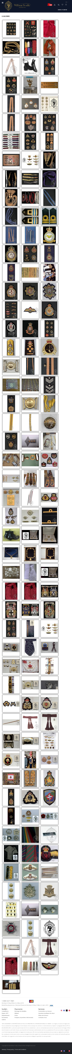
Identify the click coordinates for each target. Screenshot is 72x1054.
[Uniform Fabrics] (30, 835)
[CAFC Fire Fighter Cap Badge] (11, 928)
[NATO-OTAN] (49, 797)
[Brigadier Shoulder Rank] (30, 778)
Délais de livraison (43, 1015)
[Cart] (66, 5)
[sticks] (49, 872)
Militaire (17, 1013)
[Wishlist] (62, 5)
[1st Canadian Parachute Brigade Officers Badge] (49, 891)
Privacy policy (10, 1049)
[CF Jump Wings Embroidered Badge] (49, 966)
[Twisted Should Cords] (11, 984)
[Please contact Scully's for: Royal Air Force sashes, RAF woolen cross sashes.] (30, 572)
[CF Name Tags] (49, 835)
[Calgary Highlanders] (30, 816)
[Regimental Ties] (30, 853)
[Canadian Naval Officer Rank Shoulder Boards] (11, 910)
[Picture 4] (11, 947)
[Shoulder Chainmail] (30, 910)
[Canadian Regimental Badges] (11, 835)
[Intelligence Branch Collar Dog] (49, 910)
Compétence (5, 1011)
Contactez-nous (42, 1017)
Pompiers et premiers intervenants (24, 1017)
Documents (5, 1017)
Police (16, 1015)
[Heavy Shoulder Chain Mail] (11, 853)
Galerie (4, 1019)
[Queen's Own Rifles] (30, 891)
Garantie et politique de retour (46, 1013)
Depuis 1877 (5, 1013)
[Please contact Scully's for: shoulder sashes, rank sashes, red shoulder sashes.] (49, 29)
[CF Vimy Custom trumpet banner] (11, 778)
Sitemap (4, 1049)
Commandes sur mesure (45, 1011)
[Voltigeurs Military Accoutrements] (49, 816)
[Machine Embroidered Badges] (49, 853)
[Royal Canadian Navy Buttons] (30, 928)
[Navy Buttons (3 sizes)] (11, 891)
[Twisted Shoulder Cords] (11, 872)
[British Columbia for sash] (49, 778)
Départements (5, 1015)
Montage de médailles (20, 1011)
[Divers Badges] (30, 872)
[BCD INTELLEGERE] (11, 797)
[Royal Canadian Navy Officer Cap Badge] (30, 797)
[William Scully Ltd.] (49, 928)
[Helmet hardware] (11, 816)
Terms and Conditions (20, 1049)
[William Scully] (17, 6)
